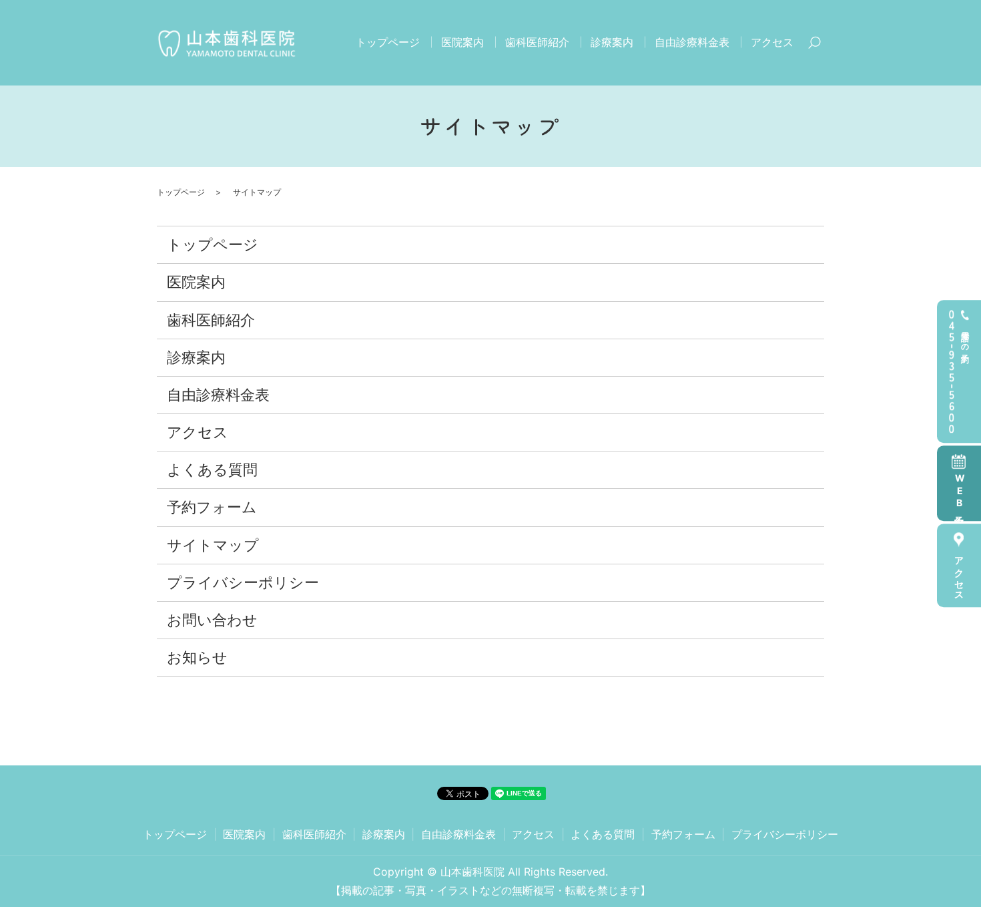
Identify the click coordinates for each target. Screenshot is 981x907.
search (814, 43)
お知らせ (197, 657)
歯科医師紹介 (537, 42)
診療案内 (612, 42)
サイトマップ (213, 545)
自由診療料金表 (692, 42)
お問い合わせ (212, 619)
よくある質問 (212, 469)
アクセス (959, 573)
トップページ (388, 42)
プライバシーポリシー (243, 582)
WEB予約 (959, 491)
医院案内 (462, 42)
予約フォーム (212, 507)
